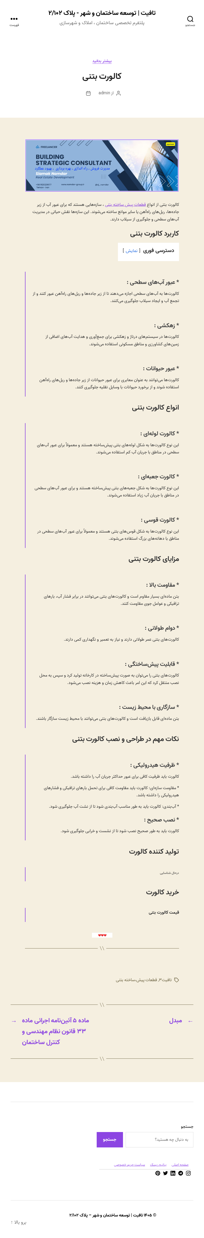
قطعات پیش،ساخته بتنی (136, 980)
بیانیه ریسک (158, 1165)
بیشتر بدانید (102, 61)
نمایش (132, 250)
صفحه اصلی (180, 1165)
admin (104, 93)
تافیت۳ (165, 980)
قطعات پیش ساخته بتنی (125, 204)
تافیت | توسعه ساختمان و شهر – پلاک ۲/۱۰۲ (106, 1215)
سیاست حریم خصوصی (129, 1165)
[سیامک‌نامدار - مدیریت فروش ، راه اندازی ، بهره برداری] (102, 190)
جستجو (187, 1126)
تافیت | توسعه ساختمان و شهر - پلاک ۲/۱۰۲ (101, 13)
